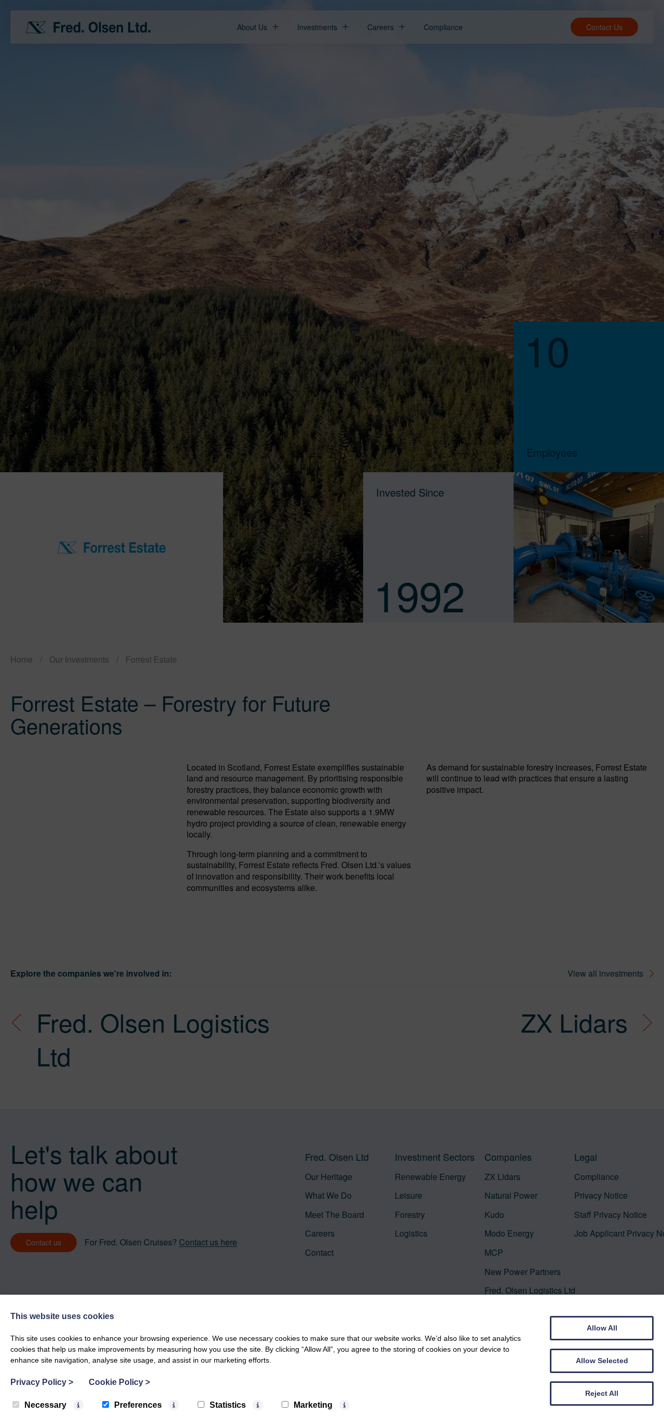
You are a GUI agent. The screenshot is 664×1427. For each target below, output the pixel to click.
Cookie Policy (119, 1382)
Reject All (601, 1393)
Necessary (45, 1405)
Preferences (138, 1405)
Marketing (313, 1405)
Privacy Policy (41, 1382)
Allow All (602, 1328)
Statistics (228, 1405)
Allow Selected (602, 1360)
